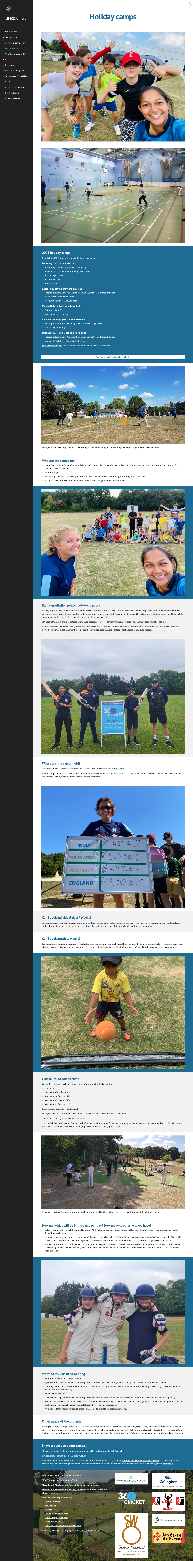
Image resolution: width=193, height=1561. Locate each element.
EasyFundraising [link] (12, 92)
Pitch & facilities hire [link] (14, 87)
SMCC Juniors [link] (11, 31)
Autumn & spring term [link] (15, 42)
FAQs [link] (7, 81)
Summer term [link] (11, 37)
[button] (190, 4)
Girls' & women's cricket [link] (15, 54)
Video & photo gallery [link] (15, 70)
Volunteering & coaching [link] (16, 76)
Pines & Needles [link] (12, 98)
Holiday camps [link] (11, 48)
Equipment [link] (10, 65)
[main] (113, 16)
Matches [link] (9, 59)
